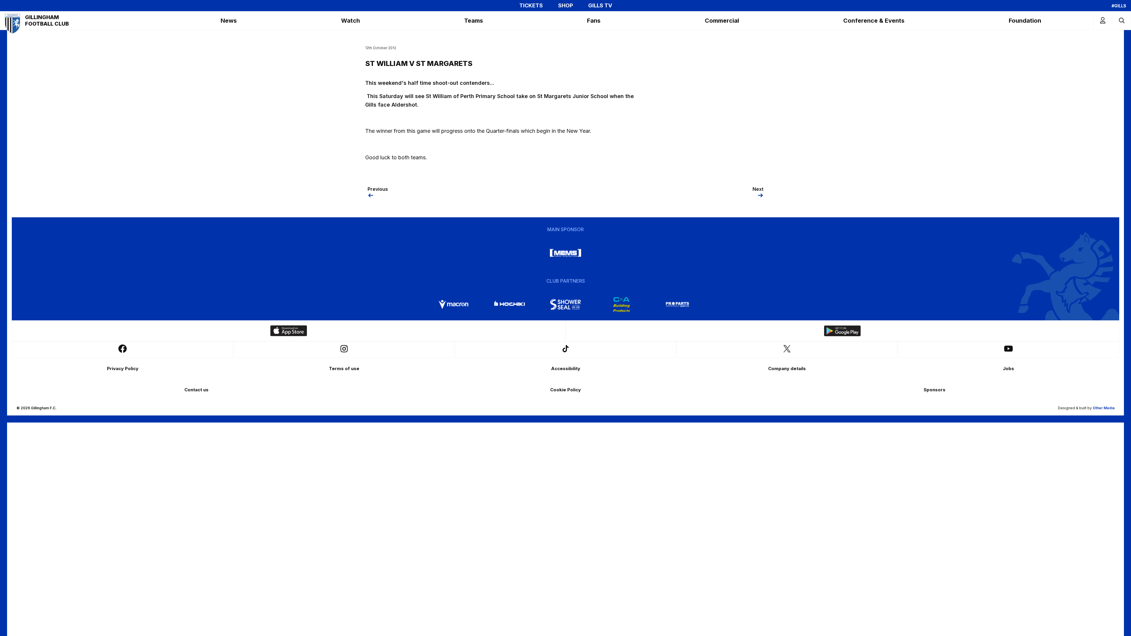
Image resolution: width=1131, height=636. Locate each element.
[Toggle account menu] (1103, 20)
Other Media (1104, 408)
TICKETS (531, 5)
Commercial (722, 20)
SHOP (565, 5)
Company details (787, 368)
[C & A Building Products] (621, 304)
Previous (378, 189)
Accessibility (565, 368)
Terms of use (344, 368)
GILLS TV (600, 5)
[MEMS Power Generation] (565, 253)
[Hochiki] (509, 304)
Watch (350, 20)
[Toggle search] (1121, 20)
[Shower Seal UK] (565, 304)
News (229, 20)
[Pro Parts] (677, 304)
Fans (594, 20)
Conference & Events (874, 20)
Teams (473, 20)
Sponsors (934, 389)
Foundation (1025, 20)
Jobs (1008, 368)
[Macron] (453, 304)
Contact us (196, 389)
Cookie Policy (565, 389)
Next (758, 189)
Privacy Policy (122, 368)
